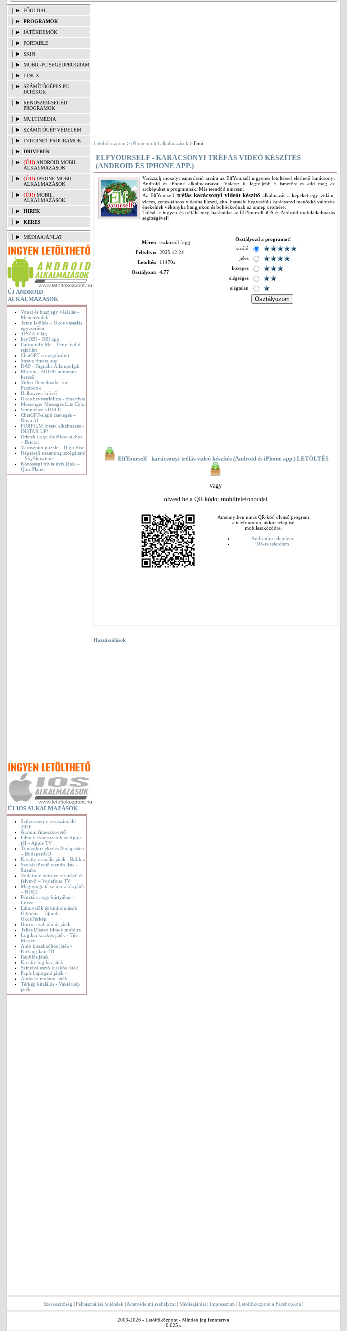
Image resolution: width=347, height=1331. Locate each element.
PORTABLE (35, 43)
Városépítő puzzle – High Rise (52, 447)
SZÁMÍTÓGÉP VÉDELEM (52, 129)
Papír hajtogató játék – (44, 973)
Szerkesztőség (57, 1304)
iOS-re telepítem (272, 543)
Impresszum (222, 1304)
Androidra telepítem (272, 538)
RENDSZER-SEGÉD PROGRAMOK (45, 105)
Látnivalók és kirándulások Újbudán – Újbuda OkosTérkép (49, 913)
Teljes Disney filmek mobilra (51, 929)
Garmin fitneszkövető (43, 832)
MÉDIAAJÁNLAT (42, 237)
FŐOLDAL (35, 10)
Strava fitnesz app (39, 360)
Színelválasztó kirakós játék (49, 967)
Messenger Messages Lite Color (53, 404)
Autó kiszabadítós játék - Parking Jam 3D (46, 948)
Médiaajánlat (192, 1304)
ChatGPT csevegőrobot (45, 355)
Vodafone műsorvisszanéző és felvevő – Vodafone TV (52, 878)
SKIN (29, 53)
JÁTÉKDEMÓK (40, 32)
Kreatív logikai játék (42, 962)
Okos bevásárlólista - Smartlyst (53, 398)
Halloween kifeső (39, 393)
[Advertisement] (48, 619)
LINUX (31, 75)
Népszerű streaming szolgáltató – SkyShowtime (53, 455)
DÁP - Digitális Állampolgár (50, 366)
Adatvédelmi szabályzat (151, 1304)
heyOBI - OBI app (40, 339)
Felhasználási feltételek (99, 1304)
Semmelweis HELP (41, 409)
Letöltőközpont (110, 143)
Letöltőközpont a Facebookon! (271, 1304)
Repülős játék (35, 956)
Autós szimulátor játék (44, 978)
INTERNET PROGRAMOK (52, 140)
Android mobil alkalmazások (50, 165)
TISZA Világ (34, 333)
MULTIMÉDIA (39, 119)
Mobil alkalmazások (44, 197)
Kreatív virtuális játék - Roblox (53, 859)
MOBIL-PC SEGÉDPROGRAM (56, 64)
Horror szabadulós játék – (48, 924)
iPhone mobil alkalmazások (48, 181)
